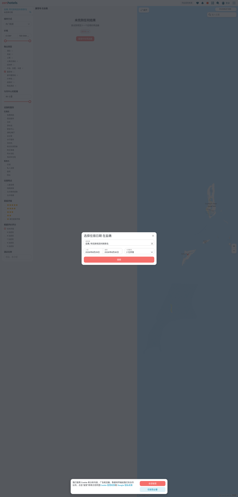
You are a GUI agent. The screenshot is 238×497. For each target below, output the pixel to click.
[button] (152, 243)
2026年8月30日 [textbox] (112, 252)
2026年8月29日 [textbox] (92, 252)
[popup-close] (153, 236)
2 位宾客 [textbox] (130, 252)
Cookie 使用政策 (107, 485)
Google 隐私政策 (125, 485)
